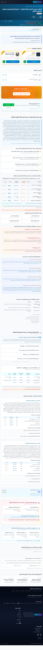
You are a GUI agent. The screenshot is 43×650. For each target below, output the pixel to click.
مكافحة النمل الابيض (28, 590)
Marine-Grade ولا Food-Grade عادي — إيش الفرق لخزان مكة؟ (29, 436)
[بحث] (5, 2)
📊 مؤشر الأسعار (17, 603)
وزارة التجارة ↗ (37, 537)
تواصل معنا (19, 616)
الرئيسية (39, 6)
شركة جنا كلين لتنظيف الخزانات (33, 79)
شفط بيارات (13, 590)
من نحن (19, 612)
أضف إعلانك (19, 614)
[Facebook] (41, 635)
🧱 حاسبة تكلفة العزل (5, 603)
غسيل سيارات (21, 603)
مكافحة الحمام (17, 590)
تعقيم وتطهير (40, 603)
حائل (39, 597)
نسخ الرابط (8, 107)
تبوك (41, 597)
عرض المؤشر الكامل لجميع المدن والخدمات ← (35, 494)
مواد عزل (37, 165)
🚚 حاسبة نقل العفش (11, 603)
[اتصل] (6, 75)
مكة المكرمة (35, 6)
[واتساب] (24, 61)
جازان (27, 597)
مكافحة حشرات (34, 590)
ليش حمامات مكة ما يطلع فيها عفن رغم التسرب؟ (32, 475)
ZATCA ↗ (25, 537)
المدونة (20, 621)
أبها (36, 597)
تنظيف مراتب (32, 603)
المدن (20, 617)
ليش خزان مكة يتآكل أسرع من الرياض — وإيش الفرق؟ (31, 430)
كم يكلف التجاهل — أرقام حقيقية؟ (34, 433)
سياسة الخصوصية (40, 637)
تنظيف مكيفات (36, 603)
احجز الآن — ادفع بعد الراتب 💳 (21, 94)
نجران (29, 597)
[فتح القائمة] (2, 2)
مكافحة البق (22, 590)
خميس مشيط (33, 597)
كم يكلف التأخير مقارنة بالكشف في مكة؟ (33, 481)
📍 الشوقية (27, 560)
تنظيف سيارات (39, 590)
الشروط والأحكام (40, 638)
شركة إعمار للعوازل (34, 74)
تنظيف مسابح (28, 603)
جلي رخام (25, 603)
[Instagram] (38, 635)
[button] (21, 29)
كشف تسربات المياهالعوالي (37, 551)
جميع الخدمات (18, 619)
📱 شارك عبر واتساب (7, 104)
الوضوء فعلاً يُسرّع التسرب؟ (35, 478)
